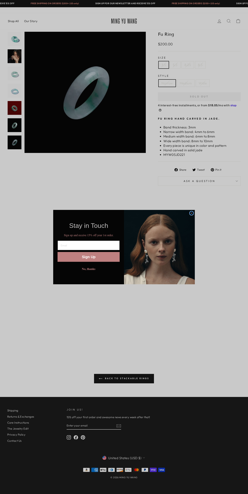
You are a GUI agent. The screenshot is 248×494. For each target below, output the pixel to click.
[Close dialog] (191, 213)
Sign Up (88, 257)
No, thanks (88, 269)
